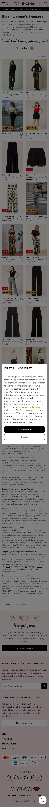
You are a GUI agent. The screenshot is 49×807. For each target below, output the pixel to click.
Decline (24, 437)
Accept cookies (24, 429)
